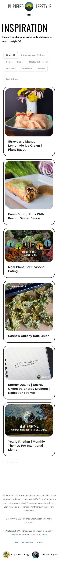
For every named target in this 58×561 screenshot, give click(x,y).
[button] (29, 15)
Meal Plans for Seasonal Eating (26, 269)
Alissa (44, 534)
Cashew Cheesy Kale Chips (28, 336)
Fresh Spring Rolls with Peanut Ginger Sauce (26, 216)
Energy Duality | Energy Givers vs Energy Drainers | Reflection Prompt (29, 388)
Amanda (14, 534)
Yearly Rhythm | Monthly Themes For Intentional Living (26, 445)
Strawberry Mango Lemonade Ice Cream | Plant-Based (25, 145)
